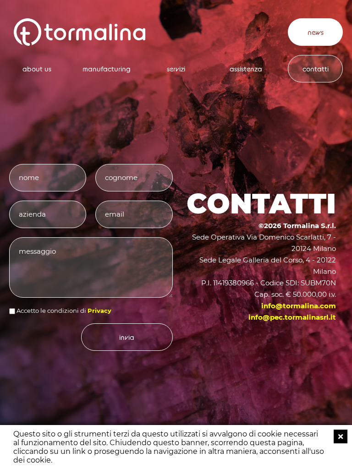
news (316, 32)
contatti (315, 69)
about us (36, 69)
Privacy (99, 310)
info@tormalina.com (298, 305)
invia (126, 337)
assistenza (246, 69)
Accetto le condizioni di (51, 310)
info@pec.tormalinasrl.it (292, 317)
